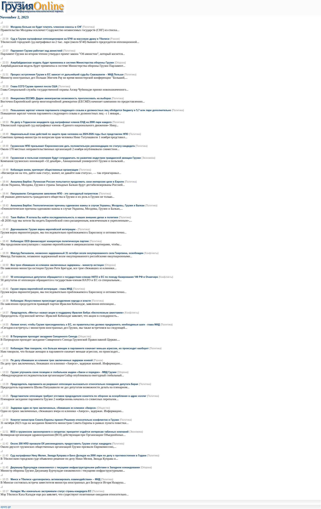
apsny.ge (6, 506)
